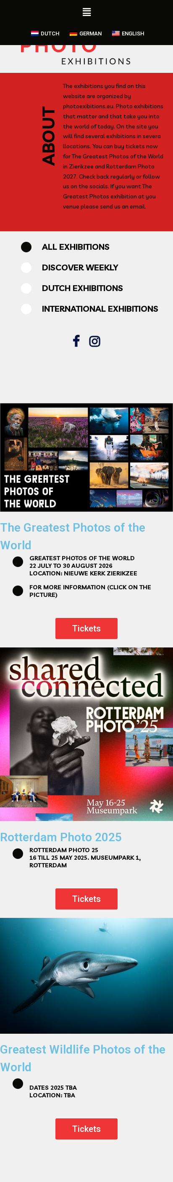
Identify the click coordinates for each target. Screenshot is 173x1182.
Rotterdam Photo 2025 (61, 837)
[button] (86, 628)
